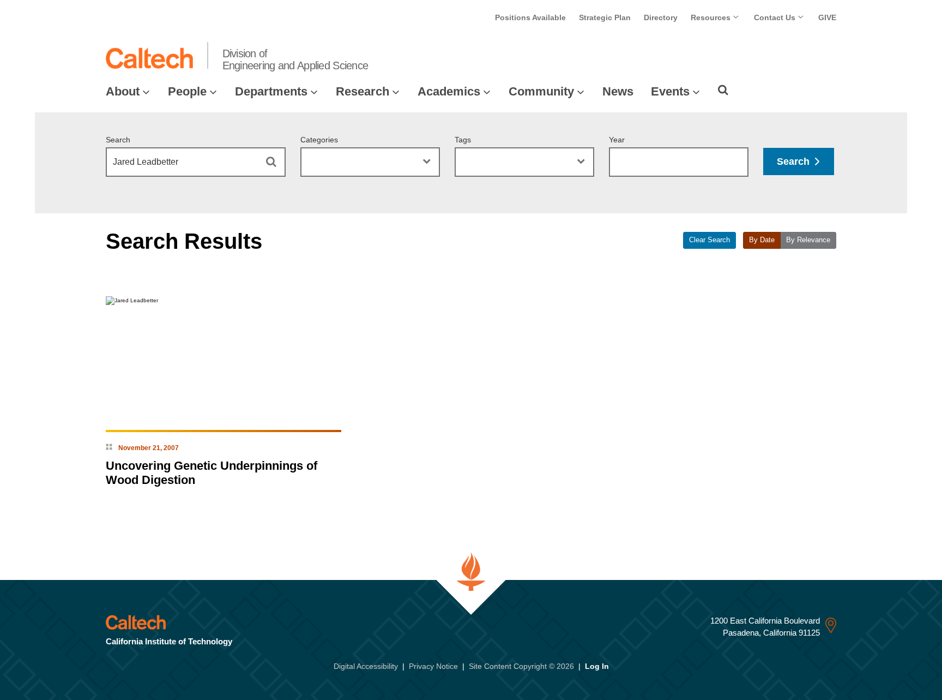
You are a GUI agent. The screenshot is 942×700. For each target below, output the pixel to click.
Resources (712, 17)
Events (670, 91)
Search (118, 139)
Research (362, 91)
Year (617, 139)
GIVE (827, 17)
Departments (271, 91)
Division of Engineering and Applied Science (295, 59)
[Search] (723, 90)
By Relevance (808, 240)
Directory (661, 17)
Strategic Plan (605, 17)
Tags (463, 139)
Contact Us (776, 17)
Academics (449, 91)
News (617, 91)
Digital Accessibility (366, 666)
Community (541, 91)
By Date (762, 240)
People (187, 91)
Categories (319, 139)
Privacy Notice (433, 666)
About (123, 91)
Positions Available (530, 17)
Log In (597, 666)
